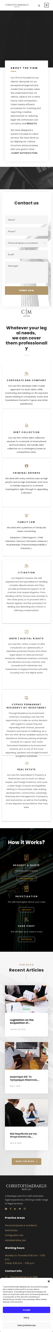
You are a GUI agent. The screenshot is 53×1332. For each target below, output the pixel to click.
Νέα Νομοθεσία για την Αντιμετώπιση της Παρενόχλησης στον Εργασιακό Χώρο (23, 1138)
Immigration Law (14, 1235)
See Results (26, 939)
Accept (26, 1309)
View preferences (26, 1325)
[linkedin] (15, 1209)
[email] (6, 1209)
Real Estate (11, 1230)
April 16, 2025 (15, 1143)
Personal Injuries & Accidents (21, 1225)
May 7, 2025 (15, 1086)
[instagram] (25, 1209)
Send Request (26, 878)
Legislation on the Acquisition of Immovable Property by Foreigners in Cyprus (26, 1024)
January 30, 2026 (17, 1029)
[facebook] (10, 1209)
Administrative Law (15, 1240)
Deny (26, 1317)
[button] (48, 1281)
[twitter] (20, 1209)
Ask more (26, 909)
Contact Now (26, 40)
